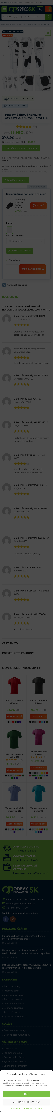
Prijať (27, 1093)
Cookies (14, 1108)
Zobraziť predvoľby (26, 1102)
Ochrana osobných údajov (30, 1108)
